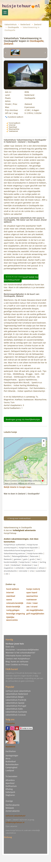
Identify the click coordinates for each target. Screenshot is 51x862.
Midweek (10, 808)
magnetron (8, 568)
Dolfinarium (11, 786)
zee (6, 574)
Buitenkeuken (12, 764)
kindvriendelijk (13, 606)
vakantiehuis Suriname (16, 711)
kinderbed (15, 565)
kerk (7, 565)
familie (7, 556)
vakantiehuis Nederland (17, 694)
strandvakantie (10, 571)
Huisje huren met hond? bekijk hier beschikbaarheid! (21, 278)
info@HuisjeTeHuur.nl (15, 822)
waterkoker (41, 571)
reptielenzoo (31, 568)
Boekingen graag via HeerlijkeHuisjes (23, 419)
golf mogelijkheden (35, 613)
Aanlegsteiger (12, 755)
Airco (8, 758)
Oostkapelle (13, 27)
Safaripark (10, 792)
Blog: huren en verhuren (17, 661)
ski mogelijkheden (34, 610)
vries (32, 571)
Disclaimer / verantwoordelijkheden (22, 649)
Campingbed (11, 767)
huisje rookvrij (33, 589)
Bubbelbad (11, 761)
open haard (31, 592)
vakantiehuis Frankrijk (16, 700)
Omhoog (8, 837)
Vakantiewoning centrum (14, 553)
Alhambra (10, 780)
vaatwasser (31, 599)
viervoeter (23, 571)
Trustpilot (10, 723)
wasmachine (32, 596)
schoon (42, 568)
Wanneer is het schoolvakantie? (20, 652)
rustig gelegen (12, 610)
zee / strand (31, 606)
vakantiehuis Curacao (16, 714)
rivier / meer (32, 603)
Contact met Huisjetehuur (18, 658)
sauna (9, 599)
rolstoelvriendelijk (14, 603)
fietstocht (8, 559)
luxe (35, 565)
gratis (32, 559)
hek (38, 559)
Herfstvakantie (12, 805)
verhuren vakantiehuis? (15, 815)
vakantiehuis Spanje (15, 703)
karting (43, 562)
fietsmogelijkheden (20, 556)
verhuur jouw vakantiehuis (18, 691)
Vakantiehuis (10, 24)
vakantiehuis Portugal (16, 706)
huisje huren (24, 562)
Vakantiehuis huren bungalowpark (18, 550)
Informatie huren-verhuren (18, 655)
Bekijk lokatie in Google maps (17, 487)
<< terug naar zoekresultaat (19, 518)
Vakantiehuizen (5, 12)
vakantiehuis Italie (14, 709)
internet (10, 592)
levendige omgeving (15, 613)
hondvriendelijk (10, 562)
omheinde (19, 568)
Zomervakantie (13, 811)
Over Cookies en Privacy (17, 664)
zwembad (10, 596)
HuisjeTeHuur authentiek (14, 544)
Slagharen (10, 795)
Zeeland (37, 24)
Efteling (9, 789)
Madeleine (10, 746)
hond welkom (12, 589)
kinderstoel (27, 565)
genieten (17, 559)
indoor (35, 562)
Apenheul (10, 783)
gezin (25, 559)
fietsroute (34, 556)
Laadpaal (10, 770)
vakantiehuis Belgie (15, 697)
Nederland (25, 24)
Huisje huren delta (35, 553)
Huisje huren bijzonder (28, 547)
